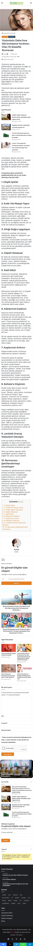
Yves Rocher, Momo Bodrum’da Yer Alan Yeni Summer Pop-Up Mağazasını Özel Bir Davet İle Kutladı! (23, 657)
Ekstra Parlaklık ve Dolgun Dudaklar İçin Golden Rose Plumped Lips (24, 676)
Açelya (16, 549)
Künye (3, 921)
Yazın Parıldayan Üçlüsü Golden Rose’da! (8, 654)
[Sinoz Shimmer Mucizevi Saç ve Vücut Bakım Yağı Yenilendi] (8, 668)
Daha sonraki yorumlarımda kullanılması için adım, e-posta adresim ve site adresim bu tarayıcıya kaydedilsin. (16, 739)
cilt (12, 897)
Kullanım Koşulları (6, 918)
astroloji (4, 895)
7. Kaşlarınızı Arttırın (10, 518)
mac (29, 897)
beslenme (15, 895)
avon (9, 895)
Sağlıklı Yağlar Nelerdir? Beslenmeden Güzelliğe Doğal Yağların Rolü (21, 117)
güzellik (17, 897)
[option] (16, 769)
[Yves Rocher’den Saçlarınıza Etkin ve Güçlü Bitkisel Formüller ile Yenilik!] (6, 135)
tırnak (19, 903)
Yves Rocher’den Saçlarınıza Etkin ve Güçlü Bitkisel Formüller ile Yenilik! (22, 135)
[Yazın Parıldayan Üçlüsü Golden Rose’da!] (8, 648)
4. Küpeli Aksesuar (10, 512)
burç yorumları (5, 897)
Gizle (20, 502)
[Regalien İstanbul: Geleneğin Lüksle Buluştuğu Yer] (6, 127)
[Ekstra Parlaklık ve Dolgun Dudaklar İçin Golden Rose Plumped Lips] (24, 668)
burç (21, 895)
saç (20, 900)
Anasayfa (6, 33)
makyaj (4, 900)
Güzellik (12, 33)
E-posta (4, 723)
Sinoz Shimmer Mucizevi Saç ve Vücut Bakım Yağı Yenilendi (8, 675)
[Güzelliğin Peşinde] (16, 2)
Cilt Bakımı (11, 37)
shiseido (13, 903)
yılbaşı (24, 903)
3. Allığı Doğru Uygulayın (12, 510)
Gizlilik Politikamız (7, 915)
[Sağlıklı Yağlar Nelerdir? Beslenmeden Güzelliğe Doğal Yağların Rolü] (6, 117)
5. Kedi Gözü (7, 514)
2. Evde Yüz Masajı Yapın (12, 508)
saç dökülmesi (5, 903)
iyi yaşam (23, 897)
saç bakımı (26, 900)
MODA (9, 900)
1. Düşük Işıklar (8, 505)
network (15, 900)
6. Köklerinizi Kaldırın (11, 516)
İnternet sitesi (6, 730)
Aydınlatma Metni (6, 913)
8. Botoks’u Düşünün (10, 521)
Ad (2, 716)
